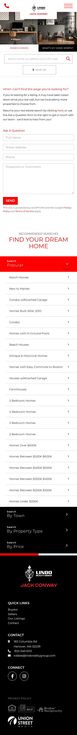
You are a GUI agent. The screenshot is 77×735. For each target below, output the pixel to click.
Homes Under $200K (23, 501)
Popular (15, 265)
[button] (68, 58)
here (60, 110)
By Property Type (25, 531)
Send (10, 201)
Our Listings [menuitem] (16, 618)
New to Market (19, 288)
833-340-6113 (23, 651)
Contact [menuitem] (13, 623)
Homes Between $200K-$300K (30, 490)
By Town (15, 515)
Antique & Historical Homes (28, 356)
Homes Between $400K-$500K (30, 468)
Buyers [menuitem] (13, 609)
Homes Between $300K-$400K (30, 479)
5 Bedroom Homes (22, 400)
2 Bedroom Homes (22, 434)
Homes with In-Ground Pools (29, 333)
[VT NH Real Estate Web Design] (38, 721)
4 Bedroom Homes (22, 412)
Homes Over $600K (23, 445)
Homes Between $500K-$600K (30, 456)
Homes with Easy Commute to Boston (36, 367)
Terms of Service (24, 211)
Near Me (41, 69)
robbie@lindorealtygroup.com (34, 655)
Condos (14, 322)
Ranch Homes (19, 277)
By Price (15, 546)
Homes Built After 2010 (25, 311)
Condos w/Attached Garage (28, 300)
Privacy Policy (19, 698)
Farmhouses (17, 389)
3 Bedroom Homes (22, 423)
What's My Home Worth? (57, 48)
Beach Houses (19, 344)
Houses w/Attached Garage (28, 378)
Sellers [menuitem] (12, 614)
